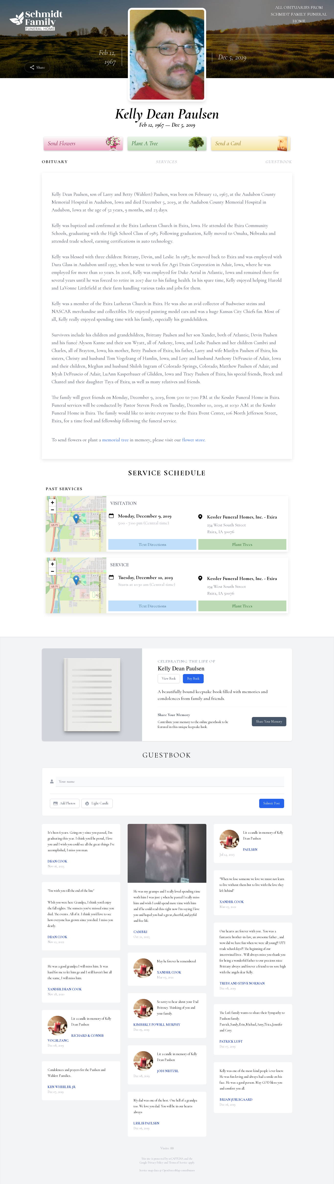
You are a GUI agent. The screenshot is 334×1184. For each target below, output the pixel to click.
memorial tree (115, 440)
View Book (169, 678)
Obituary (55, 161)
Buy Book (193, 678)
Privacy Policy (155, 1162)
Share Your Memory (269, 721)
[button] (76, 519)
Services (166, 161)
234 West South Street (226, 525)
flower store (193, 440)
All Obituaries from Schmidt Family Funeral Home (299, 14)
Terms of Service (178, 1162)
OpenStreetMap (171, 1170)
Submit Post (271, 803)
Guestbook (279, 161)
